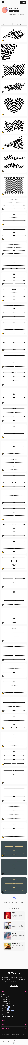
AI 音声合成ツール (5, 1001)
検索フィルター (19, 24)
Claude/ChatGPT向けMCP (7, 1005)
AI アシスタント (5, 996)
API (2, 1014)
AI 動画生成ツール (5, 1000)
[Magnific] (3, 2)
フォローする (14, 11)
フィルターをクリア (20, 902)
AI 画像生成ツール (5, 998)
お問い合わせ (5, 1028)
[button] (14, 985)
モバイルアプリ (5, 1012)
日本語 (14, 985)
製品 (2, 992)
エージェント (5, 1007)
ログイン (23, 2)
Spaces (3, 994)
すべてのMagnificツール (7, 1016)
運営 (2, 1024)
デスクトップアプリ (7, 1010)
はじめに (3, 1020)
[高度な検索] (25, 23)
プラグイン (5, 1009)
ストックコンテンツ (6, 1003)
